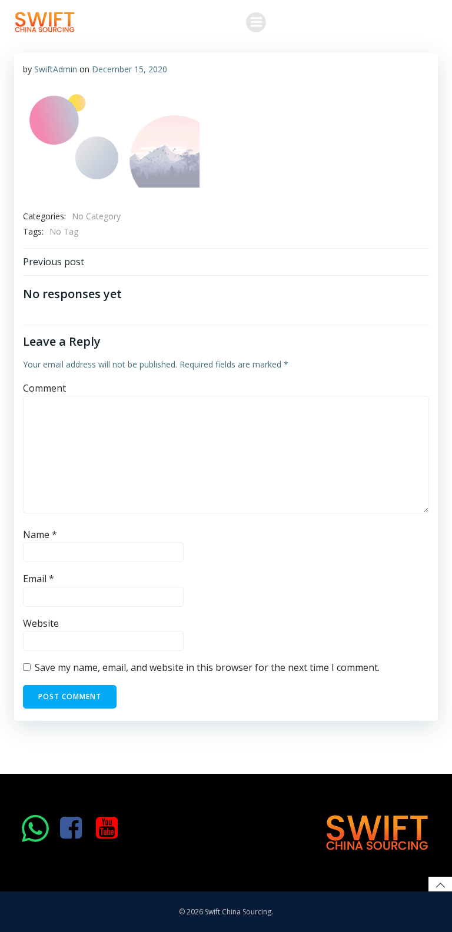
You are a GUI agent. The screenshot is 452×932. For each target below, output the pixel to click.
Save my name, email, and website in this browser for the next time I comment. (207, 667)
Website (41, 623)
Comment (44, 388)
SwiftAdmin (55, 69)
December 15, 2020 (129, 69)
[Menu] (256, 22)
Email (38, 578)
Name (40, 534)
